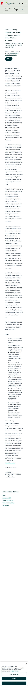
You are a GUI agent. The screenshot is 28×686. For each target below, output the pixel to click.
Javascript (5, 505)
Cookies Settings (14, 674)
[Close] (26, 664)
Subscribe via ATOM (8, 503)
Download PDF (6, 498)
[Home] (8, 3)
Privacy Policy (14, 671)
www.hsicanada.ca (10, 463)
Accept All (14, 683)
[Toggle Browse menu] (22, 10)
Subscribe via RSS (7, 500)
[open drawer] (25, 3)
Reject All (14, 678)
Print (3, 495)
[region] (14, 674)
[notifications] (22, 3)
